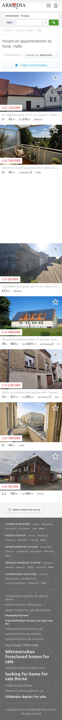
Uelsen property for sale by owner (23, 604)
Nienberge (42, 535)
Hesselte (9, 567)
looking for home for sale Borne (26, 676)
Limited (41, 709)
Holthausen (33, 583)
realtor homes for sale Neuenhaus (27, 610)
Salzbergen (22, 551)
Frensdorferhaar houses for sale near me (29, 622)
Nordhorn (44, 574)
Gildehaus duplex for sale (25, 697)
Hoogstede (11, 528)
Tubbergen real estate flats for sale (24, 628)
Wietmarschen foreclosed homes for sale (27, 656)
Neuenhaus (47, 524)
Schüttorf (10, 551)
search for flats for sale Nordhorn (23, 634)
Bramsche (41, 567)
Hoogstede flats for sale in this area (24, 639)
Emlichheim (24, 528)
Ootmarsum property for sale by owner (26, 597)
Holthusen (10, 540)
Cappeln (34, 540)
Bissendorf (22, 540)
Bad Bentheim (29, 578)
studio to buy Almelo (18, 685)
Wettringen (36, 551)
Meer (42, 528)
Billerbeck (49, 551)
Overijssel (48, 563)
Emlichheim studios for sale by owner (25, 668)
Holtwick (20, 567)
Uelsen (36, 524)
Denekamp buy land (16, 615)
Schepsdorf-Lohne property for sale (24, 691)
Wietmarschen (12, 578)
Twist (34, 528)
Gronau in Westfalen (15, 583)
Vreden (31, 535)
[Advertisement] (31, 208)
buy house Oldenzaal (21, 645)
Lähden (30, 567)
